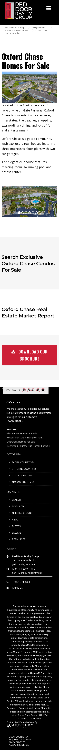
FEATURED (18, 506)
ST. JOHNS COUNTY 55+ (25, 468)
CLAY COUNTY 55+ (22, 475)
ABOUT (16, 519)
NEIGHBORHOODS (22, 512)
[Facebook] (28, 390)
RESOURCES (18, 539)
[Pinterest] (38, 390)
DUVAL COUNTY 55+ (23, 462)
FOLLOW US (13, 390)
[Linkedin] (33, 390)
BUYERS (16, 526)
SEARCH (16, 499)
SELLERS (16, 532)
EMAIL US (17, 587)
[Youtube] (43, 390)
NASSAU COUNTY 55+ (24, 481)
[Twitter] (24, 390)
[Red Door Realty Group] (18, 10)
